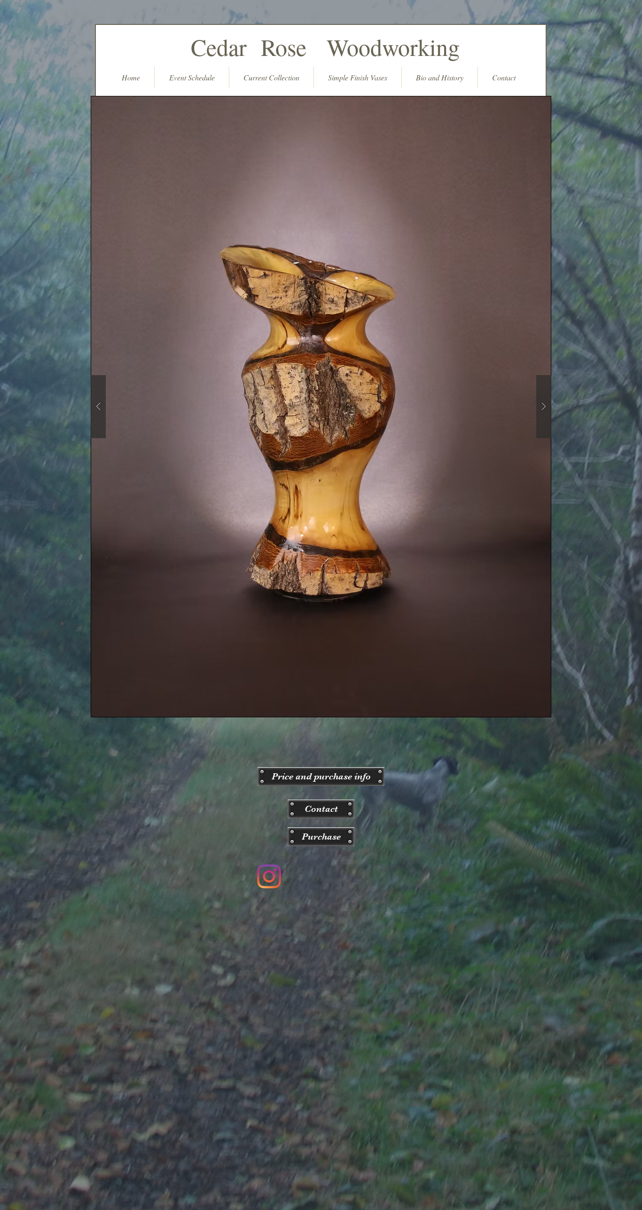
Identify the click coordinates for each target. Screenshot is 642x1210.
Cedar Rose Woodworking (321, 47)
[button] (321, 776)
